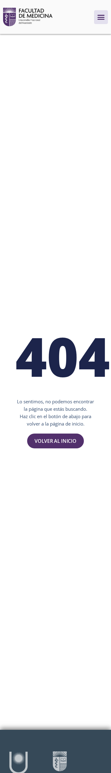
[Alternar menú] (101, 17)
